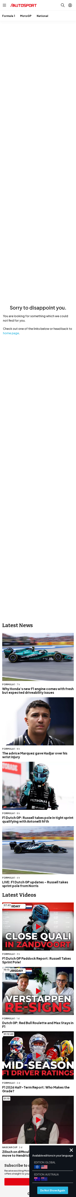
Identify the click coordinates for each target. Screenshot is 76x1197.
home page (11, 333)
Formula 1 (8, 15)
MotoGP (26, 15)
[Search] (62, 5)
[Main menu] (4, 5)
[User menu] (70, 5)
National (42, 15)
